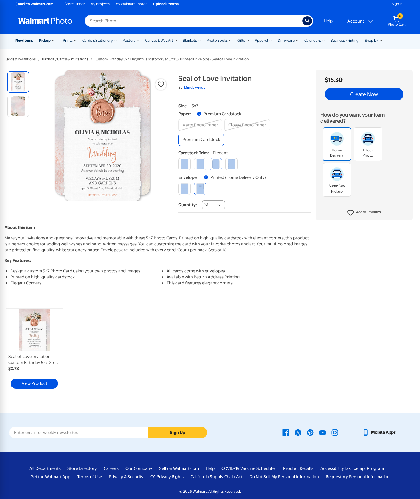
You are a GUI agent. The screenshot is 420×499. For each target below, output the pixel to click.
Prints (68, 40)
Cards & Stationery (97, 40)
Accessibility (332, 468)
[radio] (18, 82)
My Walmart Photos (131, 4)
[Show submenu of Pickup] (54, 40)
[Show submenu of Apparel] (270, 40)
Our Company (138, 468)
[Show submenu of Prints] (75, 40)
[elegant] (216, 164)
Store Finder (75, 4)
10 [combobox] (206, 204)
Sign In (397, 4)
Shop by (371, 40)
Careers (111, 468)
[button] (364, 213)
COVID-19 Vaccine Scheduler (248, 468)
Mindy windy (194, 87)
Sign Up (177, 432)
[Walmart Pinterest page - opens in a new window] (310, 432)
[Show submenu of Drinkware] (297, 40)
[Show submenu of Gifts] (247, 40)
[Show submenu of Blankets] (199, 40)
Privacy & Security (126, 476)
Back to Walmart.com (35, 4)
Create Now (364, 94)
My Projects (100, 4)
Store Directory (82, 468)
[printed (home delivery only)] (200, 189)
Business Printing (345, 40)
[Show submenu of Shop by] (381, 40)
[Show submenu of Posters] (138, 40)
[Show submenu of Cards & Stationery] (115, 40)
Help (328, 20)
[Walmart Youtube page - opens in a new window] (322, 432)
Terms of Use (89, 476)
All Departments (45, 468)
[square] (184, 164)
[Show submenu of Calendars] (323, 40)
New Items (24, 40)
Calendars (312, 40)
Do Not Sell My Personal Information (284, 476)
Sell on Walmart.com (179, 468)
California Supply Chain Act (217, 476)
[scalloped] (231, 164)
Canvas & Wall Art (159, 40)
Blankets (190, 40)
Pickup (45, 40)
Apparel (261, 40)
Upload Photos (166, 4)
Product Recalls (298, 468)
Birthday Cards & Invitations (65, 59)
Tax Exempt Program (364, 468)
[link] (34, 350)
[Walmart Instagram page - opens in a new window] (334, 432)
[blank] (184, 189)
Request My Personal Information (358, 476)
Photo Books (217, 40)
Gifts (241, 40)
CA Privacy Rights (167, 476)
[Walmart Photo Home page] (45, 21)
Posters (129, 40)
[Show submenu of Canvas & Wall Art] (175, 40)
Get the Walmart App (50, 476)
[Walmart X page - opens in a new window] (298, 432)
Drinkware (286, 40)
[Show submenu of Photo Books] (230, 40)
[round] (200, 164)
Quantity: (187, 204)
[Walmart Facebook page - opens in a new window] (285, 432)
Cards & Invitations (20, 59)
